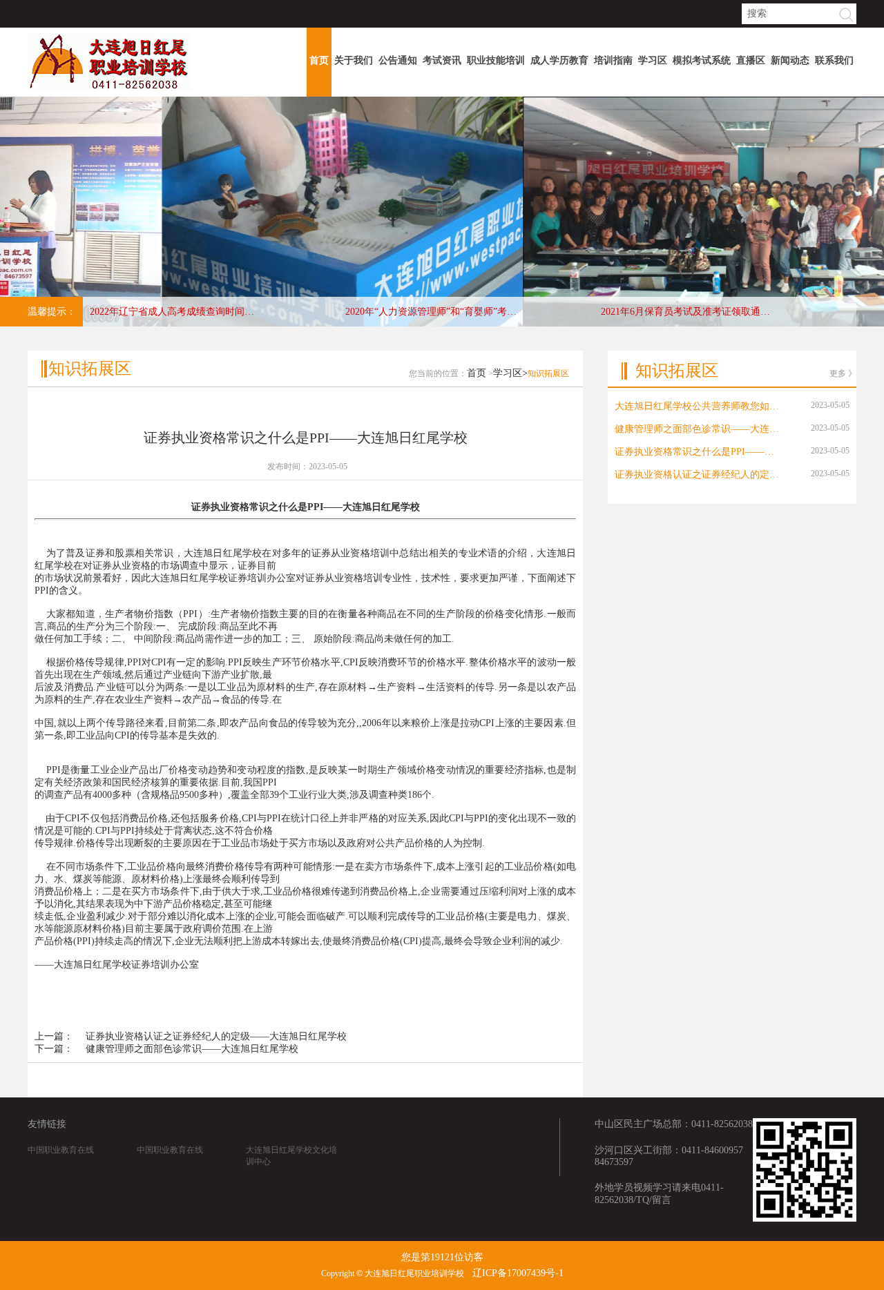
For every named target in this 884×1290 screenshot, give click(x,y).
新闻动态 (790, 60)
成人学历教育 (559, 60)
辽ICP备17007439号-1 (518, 1273)
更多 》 (842, 373)
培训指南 (613, 60)
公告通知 (397, 60)
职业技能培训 (496, 60)
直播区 (750, 60)
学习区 (652, 60)
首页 (319, 60)
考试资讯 (442, 60)
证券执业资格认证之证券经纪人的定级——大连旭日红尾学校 (216, 1036)
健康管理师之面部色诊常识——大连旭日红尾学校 (192, 1049)
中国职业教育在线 (61, 1150)
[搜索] (846, 14)
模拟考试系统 (702, 60)
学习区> (510, 373)
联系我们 (834, 60)
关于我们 (353, 60)
